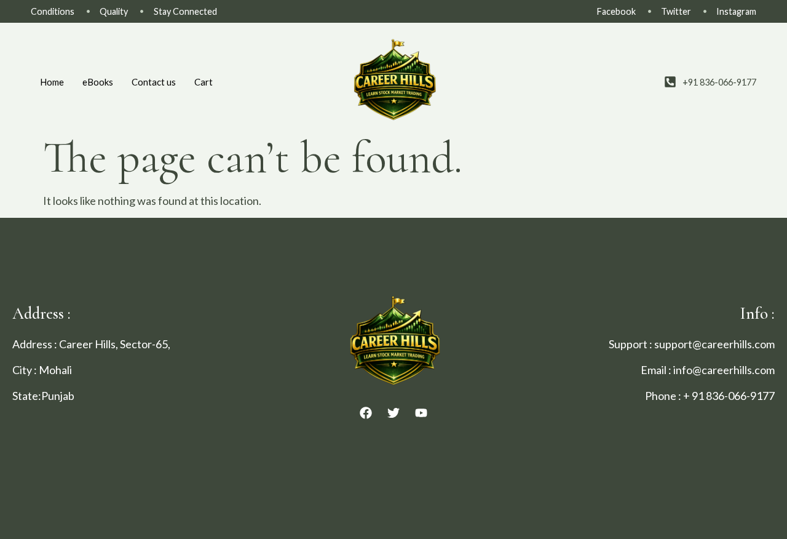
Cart (203, 81)
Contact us (154, 81)
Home (52, 81)
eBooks (97, 81)
